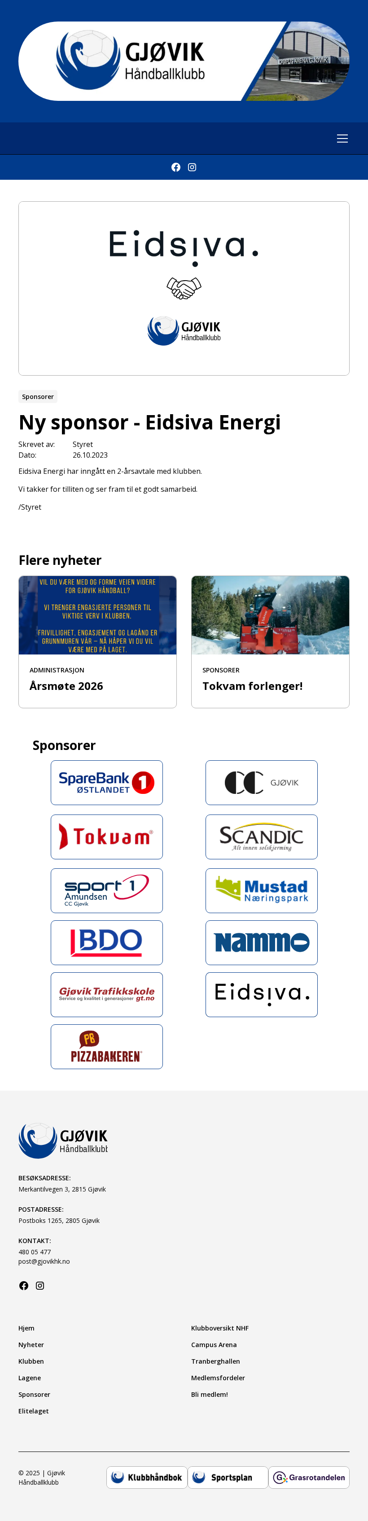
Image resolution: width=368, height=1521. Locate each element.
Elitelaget (33, 1411)
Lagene (29, 1378)
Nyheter (31, 1344)
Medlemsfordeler (218, 1378)
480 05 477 (34, 1252)
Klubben (31, 1361)
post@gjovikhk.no (44, 1261)
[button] (341, 138)
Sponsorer (34, 1394)
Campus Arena (214, 1344)
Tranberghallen (215, 1361)
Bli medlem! (209, 1394)
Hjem (26, 1328)
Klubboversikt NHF (220, 1328)
